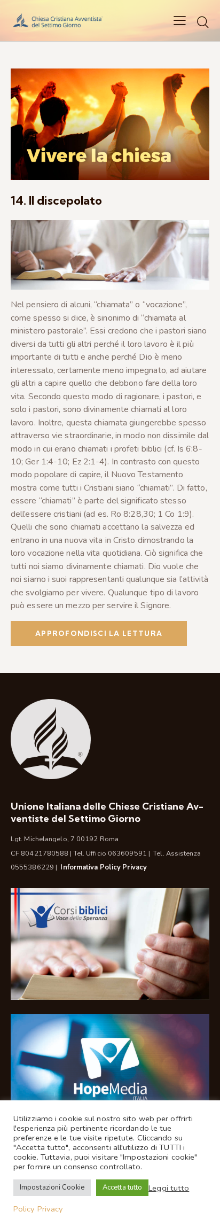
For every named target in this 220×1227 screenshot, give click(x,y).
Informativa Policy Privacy (103, 867)
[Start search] (203, 21)
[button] (180, 20)
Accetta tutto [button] (122, 1187)
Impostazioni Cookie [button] (52, 1187)
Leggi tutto (168, 1188)
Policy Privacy (38, 1209)
